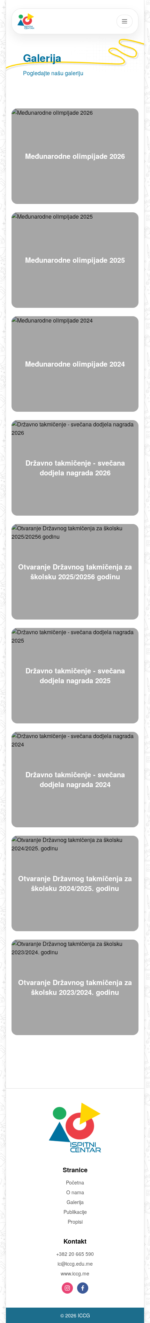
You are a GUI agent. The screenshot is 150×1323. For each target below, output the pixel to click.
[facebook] (82, 1288)
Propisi (75, 1221)
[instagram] (67, 1288)
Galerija (75, 1201)
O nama (75, 1192)
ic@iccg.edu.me (75, 1263)
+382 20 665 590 (75, 1253)
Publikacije (75, 1211)
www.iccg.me (75, 1273)
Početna (75, 1182)
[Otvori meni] (125, 21)
